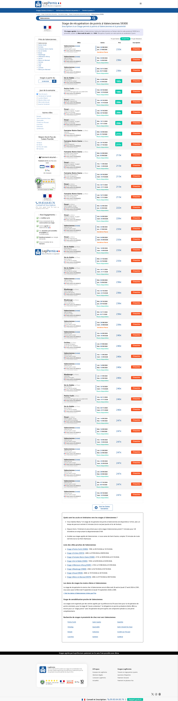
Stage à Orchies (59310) (75, 553)
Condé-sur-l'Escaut (123, 632)
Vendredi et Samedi (44, 96)
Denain (70, 632)
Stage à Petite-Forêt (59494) (77, 549)
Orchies (40, 47)
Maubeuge (41, 55)
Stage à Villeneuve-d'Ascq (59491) (79, 565)
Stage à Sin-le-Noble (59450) (77, 561)
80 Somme (40, 149)
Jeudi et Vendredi (43, 104)
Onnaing (70, 627)
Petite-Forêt (72, 622)
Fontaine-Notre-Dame (45, 49)
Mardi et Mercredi (44, 100)
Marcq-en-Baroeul (44, 69)
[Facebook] (156, 694)
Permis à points (87, 10)
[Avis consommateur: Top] (45, 184)
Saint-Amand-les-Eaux (124, 627)
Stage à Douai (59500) (75, 573)
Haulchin (120, 622)
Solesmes (95, 632)
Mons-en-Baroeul (44, 60)
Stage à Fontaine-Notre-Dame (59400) (81, 557)
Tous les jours (42, 94)
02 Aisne (39, 145)
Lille (39, 66)
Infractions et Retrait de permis (67, 10)
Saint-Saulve (96, 622)
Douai (40, 53)
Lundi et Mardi (42, 98)
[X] (152, 694)
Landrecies (40, 128)
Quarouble (96, 627)
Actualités (96, 680)
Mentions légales (98, 675)
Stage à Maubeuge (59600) (76, 569)
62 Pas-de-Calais (42, 147)
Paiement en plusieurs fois (126, 680)
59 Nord (39, 143)
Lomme (40, 67)
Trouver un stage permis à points (128, 672)
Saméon (95, 637)
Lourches (71, 637)
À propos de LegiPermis (100, 672)
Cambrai (120, 637)
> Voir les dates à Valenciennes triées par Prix (79, 593)
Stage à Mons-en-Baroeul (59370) (79, 577)
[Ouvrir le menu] (140, 3)
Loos (39, 64)
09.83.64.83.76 (46, 202)
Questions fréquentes (124, 675)
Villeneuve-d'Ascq (44, 56)
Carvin (40, 58)
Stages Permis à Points (44, 10)
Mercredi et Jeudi (43, 102)
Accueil (38, 14)
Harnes (40, 62)
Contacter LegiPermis (99, 678)
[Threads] (159, 694)
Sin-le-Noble (42, 51)
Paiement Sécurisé (123, 678)
